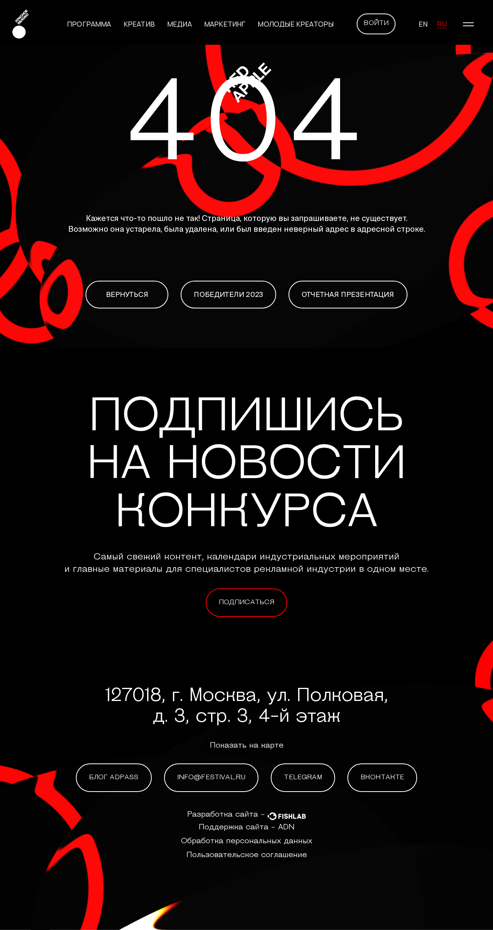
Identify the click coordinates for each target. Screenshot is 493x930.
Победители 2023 (228, 294)
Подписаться (247, 602)
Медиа (179, 24)
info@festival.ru (211, 777)
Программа (89, 24)
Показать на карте (246, 746)
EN (423, 24)
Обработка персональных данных (246, 841)
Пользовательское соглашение (246, 855)
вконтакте (382, 777)
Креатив (139, 24)
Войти (376, 23)
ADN (286, 827)
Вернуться (127, 294)
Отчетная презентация (348, 294)
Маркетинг (225, 24)
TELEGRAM (303, 777)
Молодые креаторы (296, 24)
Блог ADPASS (114, 777)
